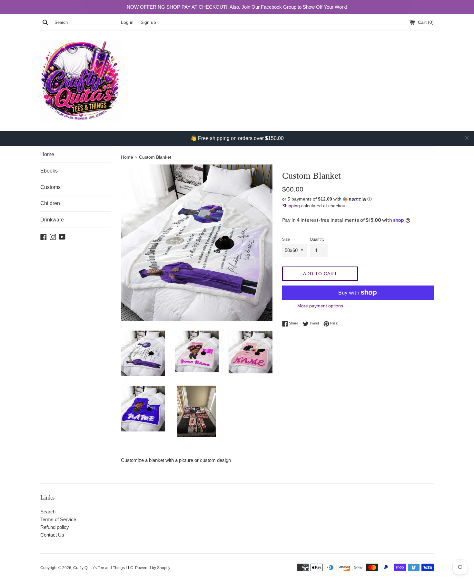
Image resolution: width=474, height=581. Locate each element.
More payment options (320, 305)
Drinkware (52, 219)
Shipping (291, 205)
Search (47, 511)
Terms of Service (58, 519)
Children (50, 203)
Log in (127, 22)
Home (47, 154)
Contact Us (52, 535)
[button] (358, 199)
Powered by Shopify (152, 568)
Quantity (317, 239)
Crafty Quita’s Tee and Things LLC (103, 568)
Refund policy (54, 527)
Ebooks (49, 170)
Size (286, 239)
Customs (50, 187)
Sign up (148, 22)
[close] (467, 138)
